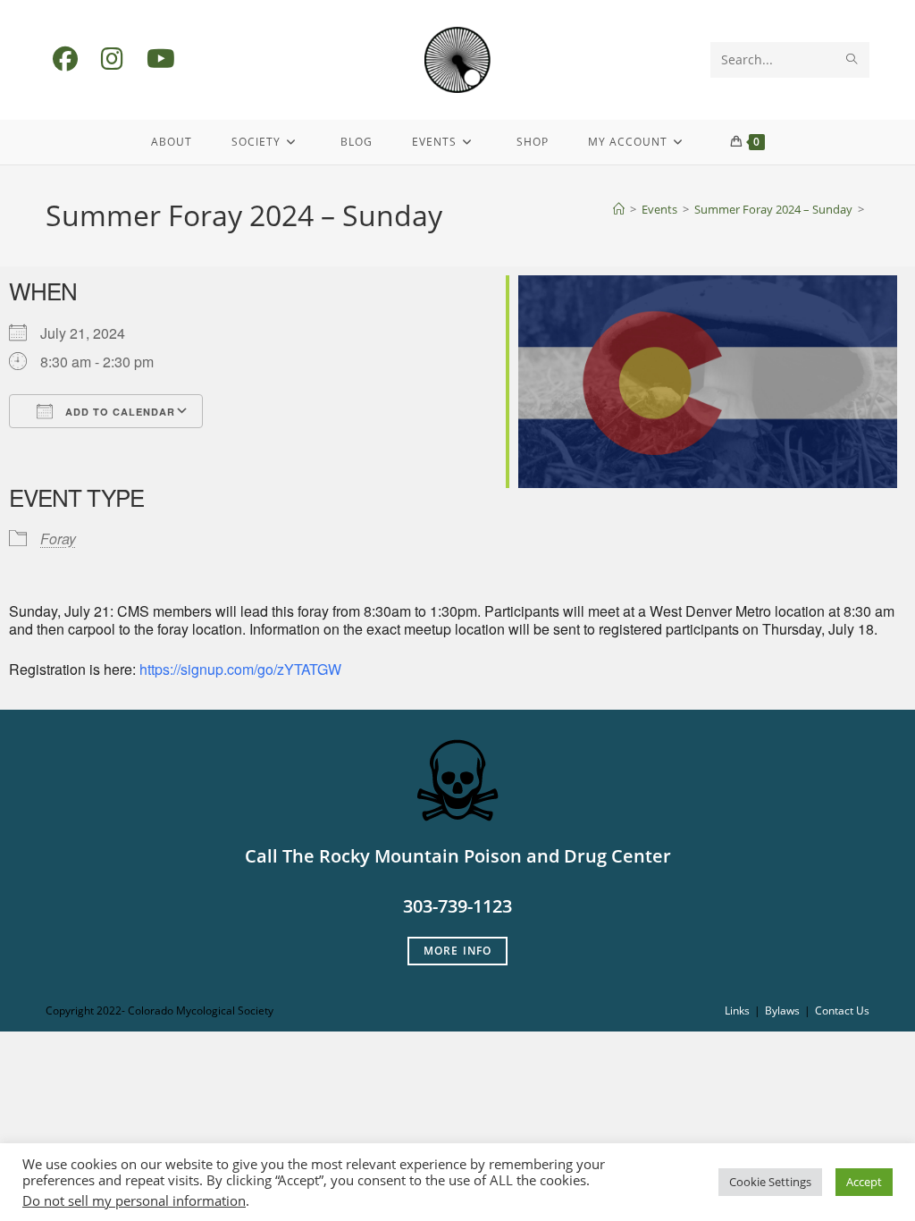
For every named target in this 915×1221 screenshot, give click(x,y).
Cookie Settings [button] (770, 1182)
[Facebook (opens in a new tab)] (65, 59)
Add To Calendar (118, 411)
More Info (458, 950)
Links (737, 1010)
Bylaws (782, 1010)
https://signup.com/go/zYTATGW (240, 669)
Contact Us (842, 1010)
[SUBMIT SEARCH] (852, 60)
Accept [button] (864, 1182)
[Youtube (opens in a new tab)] (160, 59)
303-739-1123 (457, 906)
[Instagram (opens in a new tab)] (112, 59)
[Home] (619, 209)
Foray (58, 538)
